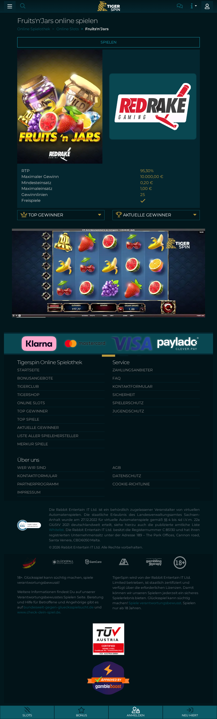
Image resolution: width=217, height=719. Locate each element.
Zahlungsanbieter (132, 370)
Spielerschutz (127, 402)
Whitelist (56, 530)
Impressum (28, 492)
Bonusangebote (35, 378)
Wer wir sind (31, 467)
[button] (93, 355)
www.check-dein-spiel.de (38, 612)
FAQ (116, 378)
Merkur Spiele (32, 444)
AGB (116, 467)
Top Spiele (28, 419)
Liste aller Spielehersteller (47, 435)
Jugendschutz (128, 411)
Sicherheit (123, 394)
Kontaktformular (132, 386)
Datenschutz (126, 475)
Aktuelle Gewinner (146, 214)
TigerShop (28, 394)
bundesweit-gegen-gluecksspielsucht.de (59, 607)
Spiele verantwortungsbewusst (155, 603)
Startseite (28, 370)
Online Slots (31, 402)
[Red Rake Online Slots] (152, 106)
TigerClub (28, 386)
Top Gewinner (45, 214)
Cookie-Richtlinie (131, 484)
